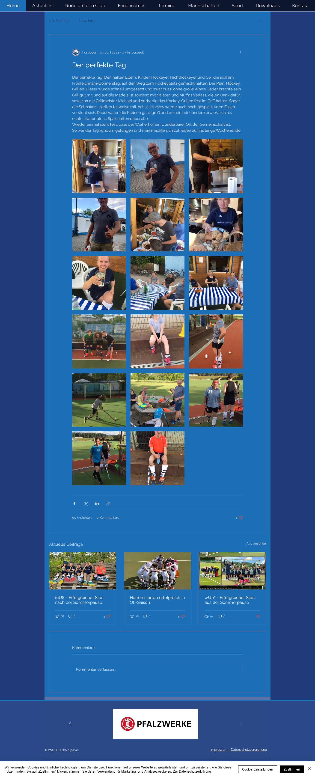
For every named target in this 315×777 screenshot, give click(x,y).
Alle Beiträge (59, 21)
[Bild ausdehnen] (99, 166)
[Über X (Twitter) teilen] (85, 503)
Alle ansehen (256, 543)
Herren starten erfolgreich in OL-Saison (157, 600)
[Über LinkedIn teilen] (97, 503)
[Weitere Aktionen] (240, 52)
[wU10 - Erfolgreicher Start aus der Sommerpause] (232, 570)
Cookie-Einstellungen (257, 769)
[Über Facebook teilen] (74, 503)
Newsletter (88, 21)
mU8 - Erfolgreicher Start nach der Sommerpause (79, 600)
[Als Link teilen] (108, 503)
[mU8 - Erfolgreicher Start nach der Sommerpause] (82, 570)
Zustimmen (292, 769)
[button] (204, 5)
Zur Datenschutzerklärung (192, 771)
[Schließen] (309, 769)
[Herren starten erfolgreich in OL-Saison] (157, 570)
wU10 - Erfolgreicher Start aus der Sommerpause (230, 600)
